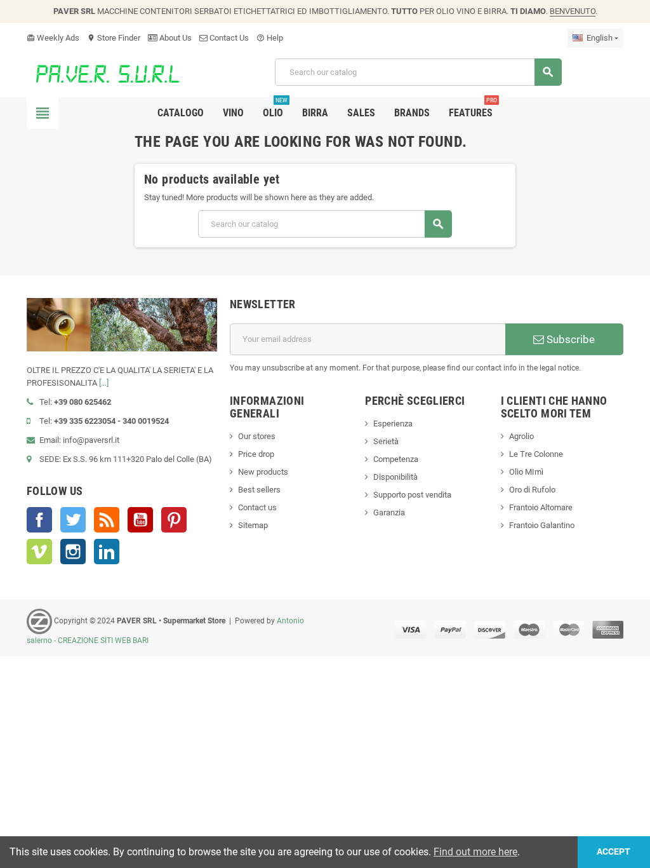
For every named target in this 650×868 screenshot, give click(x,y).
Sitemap (253, 525)
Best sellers (259, 489)
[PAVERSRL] (116, 71)
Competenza (395, 459)
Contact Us (228, 38)
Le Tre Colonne (536, 454)
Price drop (256, 454)
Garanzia (389, 512)
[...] (104, 383)
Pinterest (174, 519)
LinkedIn (106, 551)
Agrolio (521, 436)
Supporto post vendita (412, 494)
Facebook (39, 519)
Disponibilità (395, 477)
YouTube (140, 519)
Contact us (257, 507)
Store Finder (113, 38)
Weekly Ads (53, 38)
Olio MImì (526, 472)
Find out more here (475, 852)
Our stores (256, 436)
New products (263, 472)
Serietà (386, 441)
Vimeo (39, 551)
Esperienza (393, 423)
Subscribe (569, 339)
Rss (106, 519)
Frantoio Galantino (541, 525)
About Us (174, 38)
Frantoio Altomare (541, 507)
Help (269, 38)
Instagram (73, 551)
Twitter (73, 519)
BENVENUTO (572, 11)
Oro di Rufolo (532, 489)
